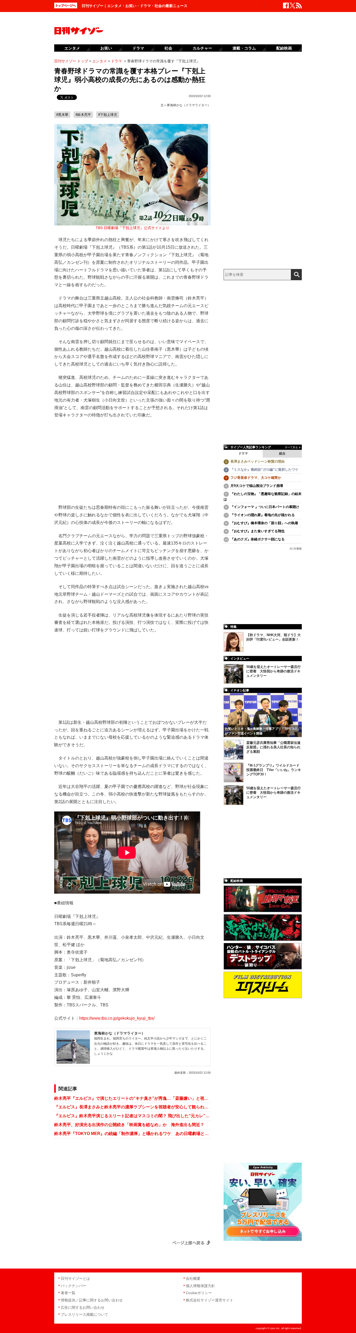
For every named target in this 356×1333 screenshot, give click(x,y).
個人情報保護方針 (200, 1286)
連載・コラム (244, 48)
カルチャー (202, 48)
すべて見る (291, 447)
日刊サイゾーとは (75, 1278)
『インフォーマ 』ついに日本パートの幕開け (264, 507)
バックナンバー (73, 1286)
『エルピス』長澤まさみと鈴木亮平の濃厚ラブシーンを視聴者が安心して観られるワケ (132, 1107)
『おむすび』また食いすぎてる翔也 (257, 531)
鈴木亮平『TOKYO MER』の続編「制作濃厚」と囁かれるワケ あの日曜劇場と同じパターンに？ (132, 1133)
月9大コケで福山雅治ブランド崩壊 (256, 486)
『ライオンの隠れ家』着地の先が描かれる (262, 515)
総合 (282, 453)
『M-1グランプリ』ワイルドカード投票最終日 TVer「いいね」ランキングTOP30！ (273, 769)
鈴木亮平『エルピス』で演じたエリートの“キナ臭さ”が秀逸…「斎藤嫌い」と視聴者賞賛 (132, 1098)
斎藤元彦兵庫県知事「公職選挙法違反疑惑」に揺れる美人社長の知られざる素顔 (273, 747)
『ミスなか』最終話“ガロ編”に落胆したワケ (264, 469)
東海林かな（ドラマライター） (189, 105)
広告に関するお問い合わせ (83, 1307)
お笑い (106, 48)
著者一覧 (68, 1293)
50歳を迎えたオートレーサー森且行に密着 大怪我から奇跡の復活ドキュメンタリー (273, 671)
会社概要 (193, 1278)
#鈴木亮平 (83, 115)
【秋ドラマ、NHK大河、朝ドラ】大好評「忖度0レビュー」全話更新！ (273, 637)
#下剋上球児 (107, 115)
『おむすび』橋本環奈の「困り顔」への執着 (264, 523)
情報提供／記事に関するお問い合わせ (92, 1300)
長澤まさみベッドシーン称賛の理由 (257, 461)
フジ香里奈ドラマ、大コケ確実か (255, 478)
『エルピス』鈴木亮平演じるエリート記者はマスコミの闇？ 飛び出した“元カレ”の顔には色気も (132, 1116)
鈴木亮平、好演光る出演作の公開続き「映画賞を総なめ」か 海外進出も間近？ (129, 1124)
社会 (168, 48)
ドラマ (243, 453)
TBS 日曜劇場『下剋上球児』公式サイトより (132, 228)
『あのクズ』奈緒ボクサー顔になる (257, 539)
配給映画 (284, 48)
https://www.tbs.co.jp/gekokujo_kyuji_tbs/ (117, 1018)
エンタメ (72, 48)
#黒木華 (62, 115)
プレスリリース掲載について (84, 1314)
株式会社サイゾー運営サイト (209, 1300)
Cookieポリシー (199, 1293)
